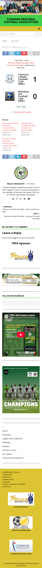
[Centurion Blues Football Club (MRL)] (21, 79)
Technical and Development (12, 458)
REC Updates (7, 454)
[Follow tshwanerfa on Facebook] (15, 199)
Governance (6, 435)
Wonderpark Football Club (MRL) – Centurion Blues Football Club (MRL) (10, 126)
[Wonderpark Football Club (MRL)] (21, 96)
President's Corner (9, 450)
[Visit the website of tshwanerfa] (13, 199)
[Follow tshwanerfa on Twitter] (24, 199)
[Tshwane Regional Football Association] (21, 13)
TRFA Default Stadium (22, 112)
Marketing (6, 442)
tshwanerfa (19, 47)
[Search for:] (21, 34)
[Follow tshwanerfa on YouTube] (28, 199)
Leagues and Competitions (12, 438)
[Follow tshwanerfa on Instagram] (19, 199)
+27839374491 (7, 474)
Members (6, 446)
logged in (15, 238)
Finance (5, 431)
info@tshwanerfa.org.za (11, 472)
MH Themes (22, 566)
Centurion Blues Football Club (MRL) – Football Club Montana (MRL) (29, 126)
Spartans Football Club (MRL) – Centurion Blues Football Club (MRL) (9, 142)
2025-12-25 (8, 47)
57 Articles (31, 184)
